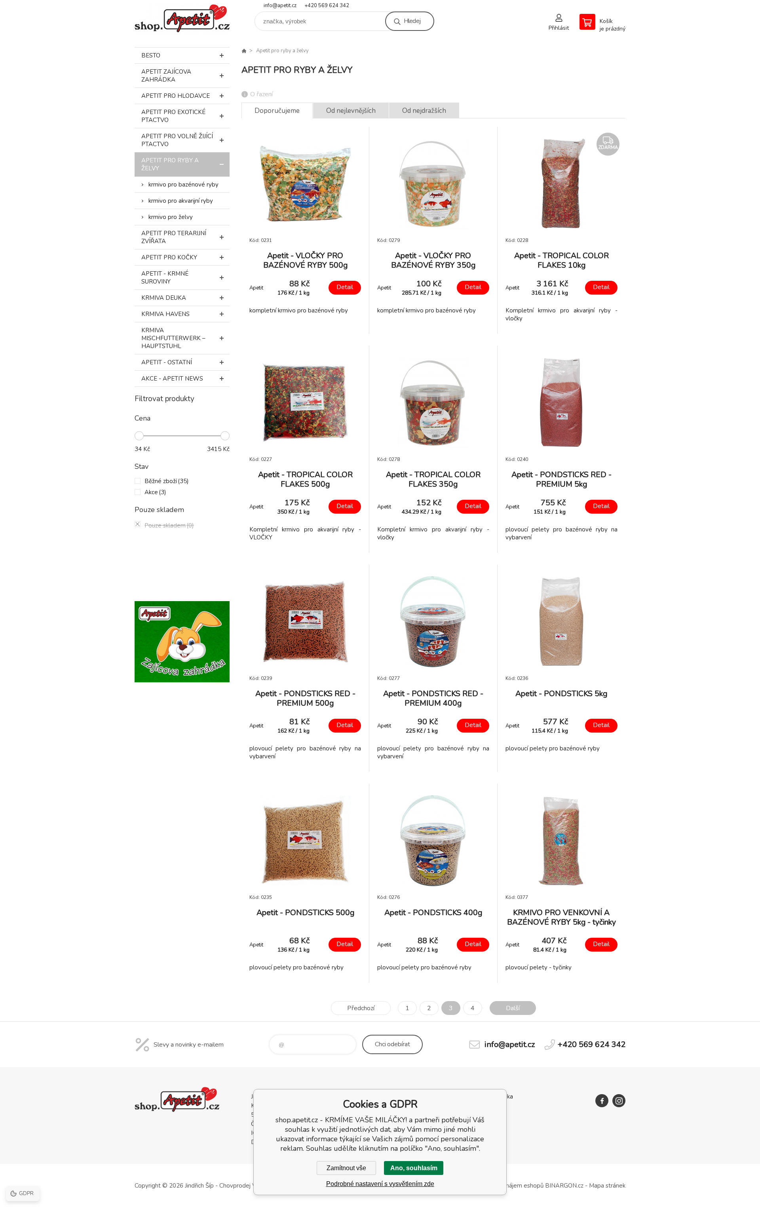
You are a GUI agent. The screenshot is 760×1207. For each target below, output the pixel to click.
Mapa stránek (607, 1186)
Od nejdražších (424, 110)
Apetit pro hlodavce (175, 96)
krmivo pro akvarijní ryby (180, 201)
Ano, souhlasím (413, 1168)
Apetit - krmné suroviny (164, 278)
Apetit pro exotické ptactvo (173, 116)
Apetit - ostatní (166, 362)
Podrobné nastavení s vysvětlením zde (380, 1183)
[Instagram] (618, 1100)
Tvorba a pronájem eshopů (507, 1186)
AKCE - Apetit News (172, 379)
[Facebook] (601, 1100)
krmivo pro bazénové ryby (183, 184)
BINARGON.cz (564, 1186)
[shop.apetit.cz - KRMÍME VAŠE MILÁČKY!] (243, 50)
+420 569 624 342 (326, 5)
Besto (150, 55)
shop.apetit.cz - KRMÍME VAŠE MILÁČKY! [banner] (182, 18)
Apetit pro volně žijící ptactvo (177, 140)
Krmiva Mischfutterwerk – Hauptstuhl (173, 338)
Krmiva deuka (163, 298)
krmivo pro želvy (170, 217)
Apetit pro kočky (169, 257)
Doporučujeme (277, 110)
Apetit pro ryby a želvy (170, 164)
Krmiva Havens (165, 314)
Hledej (412, 21)
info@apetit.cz (280, 5)
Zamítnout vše (346, 1168)
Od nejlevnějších (351, 110)
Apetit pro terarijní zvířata (173, 237)
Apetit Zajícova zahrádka (166, 76)
